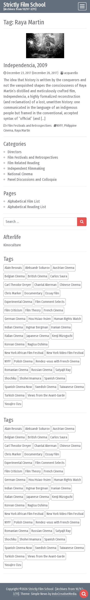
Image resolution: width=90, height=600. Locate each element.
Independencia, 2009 (25, 65)
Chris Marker (13, 293)
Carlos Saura (58, 276)
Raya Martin (22, 130)
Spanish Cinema (54, 378)
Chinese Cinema (70, 285)
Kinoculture (12, 245)
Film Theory (33, 310)
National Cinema (20, 174)
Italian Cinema (14, 336)
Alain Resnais (13, 268)
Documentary (33, 293)
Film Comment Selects (50, 302)
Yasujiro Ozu (13, 404)
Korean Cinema (14, 344)
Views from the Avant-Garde (46, 395)
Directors (14, 152)
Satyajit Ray (63, 370)
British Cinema (37, 276)
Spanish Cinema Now (18, 387)
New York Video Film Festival (65, 353)
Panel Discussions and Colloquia (32, 179)
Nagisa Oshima (38, 344)
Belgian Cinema (15, 276)
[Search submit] (82, 221)
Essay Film (52, 293)
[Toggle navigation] (82, 6)
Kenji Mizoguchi (62, 336)
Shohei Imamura (30, 378)
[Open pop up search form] (83, 593)
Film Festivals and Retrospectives (33, 157)
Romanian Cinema (16, 370)
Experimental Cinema (18, 302)
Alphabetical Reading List (27, 207)
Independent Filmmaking (26, 168)
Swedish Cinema (45, 387)
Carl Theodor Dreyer (18, 285)
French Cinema (53, 310)
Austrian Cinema (63, 268)
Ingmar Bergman (37, 327)
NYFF (60, 126)
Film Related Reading (23, 163)
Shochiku (10, 378)
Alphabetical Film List (24, 201)
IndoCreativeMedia (64, 594)
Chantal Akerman (45, 285)
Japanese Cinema (37, 336)
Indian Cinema (14, 327)
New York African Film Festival (24, 353)
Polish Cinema (23, 361)
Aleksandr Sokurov (37, 268)
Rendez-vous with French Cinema (57, 361)
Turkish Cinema (14, 395)
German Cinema (15, 319)
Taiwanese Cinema (72, 387)
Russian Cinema (41, 370)
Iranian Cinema (61, 327)
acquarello (71, 73)
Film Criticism (13, 310)
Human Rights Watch (67, 319)
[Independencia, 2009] (45, 45)
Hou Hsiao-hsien (40, 319)
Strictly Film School (24, 4)
